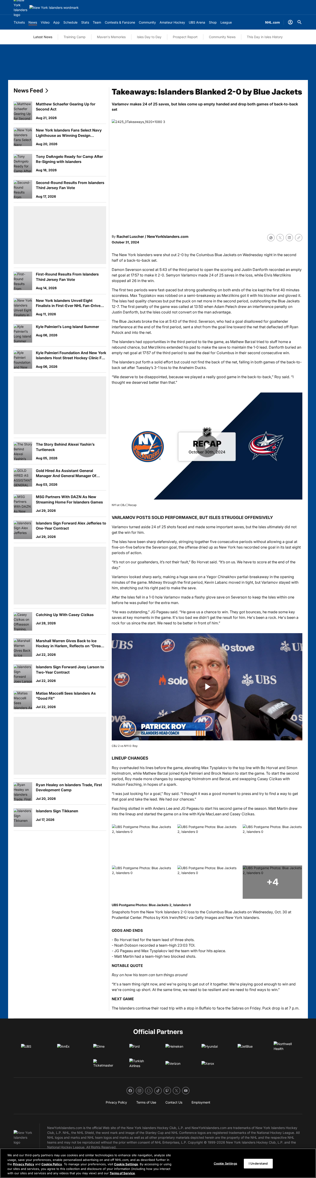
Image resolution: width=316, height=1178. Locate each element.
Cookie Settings (126, 1164)
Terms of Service (122, 1173)
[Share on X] (280, 237)
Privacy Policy (23, 1164)
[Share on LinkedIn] (289, 237)
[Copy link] (298, 237)
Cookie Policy (51, 1164)
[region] (158, 1163)
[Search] (299, 22)
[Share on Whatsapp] (271, 237)
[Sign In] (290, 22)
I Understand (258, 1163)
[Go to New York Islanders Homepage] (54, 7)
